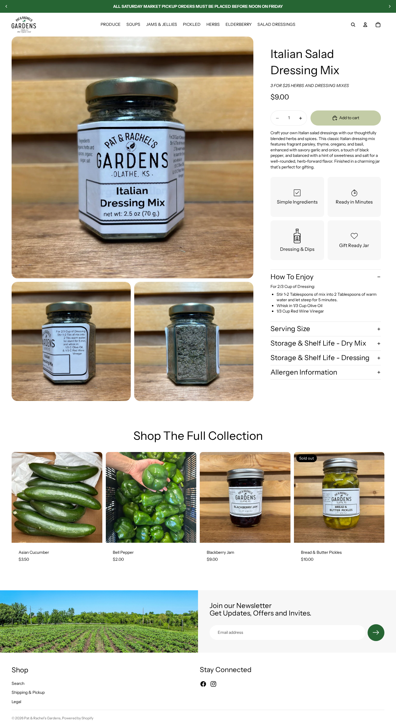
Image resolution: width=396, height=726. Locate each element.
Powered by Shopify (77, 718)
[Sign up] (376, 632)
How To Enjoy (292, 277)
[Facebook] (203, 683)
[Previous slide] (6, 6)
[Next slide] (389, 6)
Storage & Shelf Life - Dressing (320, 357)
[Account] (365, 24)
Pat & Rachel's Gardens (42, 718)
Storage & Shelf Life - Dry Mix (318, 343)
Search (18, 683)
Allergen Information (303, 372)
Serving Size (290, 329)
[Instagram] (213, 683)
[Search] (353, 24)
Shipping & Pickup (28, 692)
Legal (16, 701)
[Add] (93, 534)
